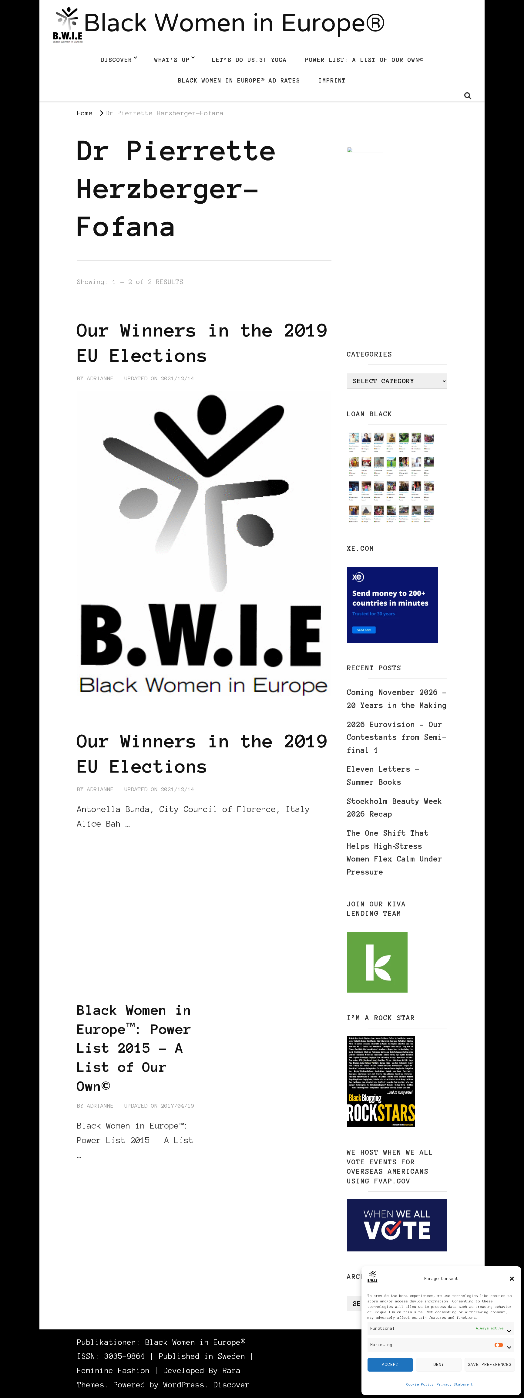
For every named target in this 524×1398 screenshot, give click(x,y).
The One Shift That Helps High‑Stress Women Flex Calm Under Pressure (394, 852)
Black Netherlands (164, 299)
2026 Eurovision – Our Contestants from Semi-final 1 (397, 737)
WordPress (183, 1385)
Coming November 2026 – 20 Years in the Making (397, 698)
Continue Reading (106, 842)
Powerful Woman (171, 991)
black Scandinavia (235, 299)
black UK (148, 982)
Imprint (332, 80)
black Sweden (297, 299)
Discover (116, 59)
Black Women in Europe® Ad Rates (239, 80)
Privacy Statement (455, 1384)
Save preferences (490, 1364)
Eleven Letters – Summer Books (383, 775)
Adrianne (100, 378)
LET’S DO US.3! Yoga (249, 59)
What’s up (172, 59)
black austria (100, 973)
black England (157, 973)
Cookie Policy (420, 1384)
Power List (119, 991)
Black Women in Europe (115, 308)
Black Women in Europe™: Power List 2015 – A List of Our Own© (134, 1047)
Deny (438, 1364)
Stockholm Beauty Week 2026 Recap (394, 807)
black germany (100, 299)
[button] (512, 1279)
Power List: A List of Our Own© (364, 59)
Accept (390, 1364)
